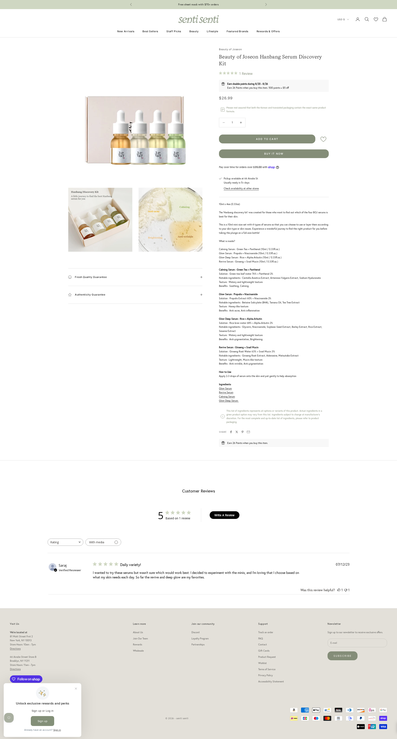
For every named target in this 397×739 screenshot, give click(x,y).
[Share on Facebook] (231, 432)
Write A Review (224, 515)
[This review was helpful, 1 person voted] (338, 590)
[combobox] (65, 542)
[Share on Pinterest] (242, 432)
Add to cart (267, 139)
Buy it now (274, 153)
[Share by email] (248, 432)
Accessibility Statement (271, 681)
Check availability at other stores (241, 188)
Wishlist (262, 663)
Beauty (193, 31)
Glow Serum (225, 388)
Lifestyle (212, 31)
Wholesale (138, 650)
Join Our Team (140, 638)
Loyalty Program (200, 638)
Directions (15, 648)
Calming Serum (227, 396)
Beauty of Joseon (230, 49)
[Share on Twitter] (236, 432)
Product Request (267, 656)
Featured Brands (237, 31)
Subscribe (343, 655)
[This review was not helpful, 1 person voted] (345, 590)
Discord (195, 632)
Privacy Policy (265, 675)
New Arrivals (125, 31)
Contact (262, 644)
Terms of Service (266, 669)
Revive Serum (226, 392)
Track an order (265, 632)
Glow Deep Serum (229, 400)
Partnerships (197, 644)
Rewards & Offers (268, 31)
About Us (138, 632)
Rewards (137, 644)
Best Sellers (150, 31)
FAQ (260, 638)
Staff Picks (173, 31)
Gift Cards (263, 650)
